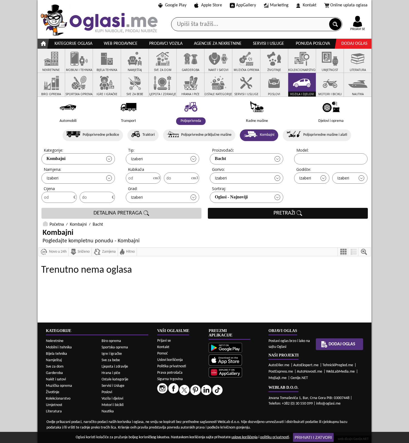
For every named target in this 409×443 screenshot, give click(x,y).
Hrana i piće (111, 373)
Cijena (49, 188)
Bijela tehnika (56, 354)
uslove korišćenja (244, 437)
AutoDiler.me (278, 365)
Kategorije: (53, 150)
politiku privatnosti (274, 437)
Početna (57, 224)
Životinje (52, 392)
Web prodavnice (120, 43)
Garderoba (54, 373)
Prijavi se (164, 341)
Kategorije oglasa (73, 43)
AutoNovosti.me (309, 372)
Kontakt (309, 5)
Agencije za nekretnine (218, 43)
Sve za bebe (111, 360)
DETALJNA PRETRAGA (118, 213)
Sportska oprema (115, 347)
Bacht (220, 158)
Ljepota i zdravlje (115, 367)
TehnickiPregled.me (337, 365)
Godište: (303, 169)
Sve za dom (54, 367)
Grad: (132, 188)
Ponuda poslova (313, 43)
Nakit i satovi (56, 379)
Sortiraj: (219, 188)
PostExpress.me (280, 372)
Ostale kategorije (115, 379)
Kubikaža (136, 169)
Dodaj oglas (354, 43)
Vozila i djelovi (112, 399)
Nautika (108, 411)
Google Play (175, 5)
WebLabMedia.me (340, 372)
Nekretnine (54, 341)
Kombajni (55, 158)
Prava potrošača (170, 373)
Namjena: (52, 169)
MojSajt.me (277, 378)
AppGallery (246, 5)
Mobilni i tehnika (59, 347)
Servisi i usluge (268, 43)
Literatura (54, 411)
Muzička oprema (59, 386)
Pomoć (162, 353)
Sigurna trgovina (170, 379)
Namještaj (54, 360)
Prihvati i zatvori (313, 437)
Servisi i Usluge (113, 386)
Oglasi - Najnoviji (231, 197)
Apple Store (211, 5)
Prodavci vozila (166, 43)
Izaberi (137, 158)
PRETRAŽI (285, 213)
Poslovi (107, 392)
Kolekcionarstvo (58, 399)
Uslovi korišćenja (170, 360)
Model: (302, 150)
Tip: (131, 150)
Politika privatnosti (171, 366)
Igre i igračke (112, 354)
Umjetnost (54, 405)
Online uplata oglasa (349, 5)
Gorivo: (218, 169)
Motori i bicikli (113, 405)
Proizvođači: (223, 150)
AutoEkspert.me (306, 365)
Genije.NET (299, 378)
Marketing (279, 5)
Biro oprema (111, 341)
